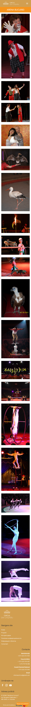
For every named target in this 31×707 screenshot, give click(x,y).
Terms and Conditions (9, 705)
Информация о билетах (8, 641)
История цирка (6, 635)
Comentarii (4, 644)
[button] (27, 3)
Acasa (3, 630)
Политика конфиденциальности (11, 638)
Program (4, 632)
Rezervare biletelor (23, 703)
